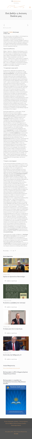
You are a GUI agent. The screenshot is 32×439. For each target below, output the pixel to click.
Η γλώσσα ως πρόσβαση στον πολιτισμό (14, 302)
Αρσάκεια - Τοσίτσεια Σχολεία (20, 421)
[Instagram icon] (16, 3)
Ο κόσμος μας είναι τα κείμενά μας (12, 329)
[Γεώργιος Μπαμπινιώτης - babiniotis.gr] (16, 6)
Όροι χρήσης (7, 431)
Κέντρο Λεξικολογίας (8, 421)
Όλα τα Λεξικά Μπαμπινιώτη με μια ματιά (11, 368)
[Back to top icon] (29, 436)
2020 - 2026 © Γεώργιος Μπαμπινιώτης (19, 431)
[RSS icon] (17, 3)
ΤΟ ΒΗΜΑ (13, 32)
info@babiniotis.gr (16, 1)
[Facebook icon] (14, 3)
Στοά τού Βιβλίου (9, 423)
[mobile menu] (30, 7)
